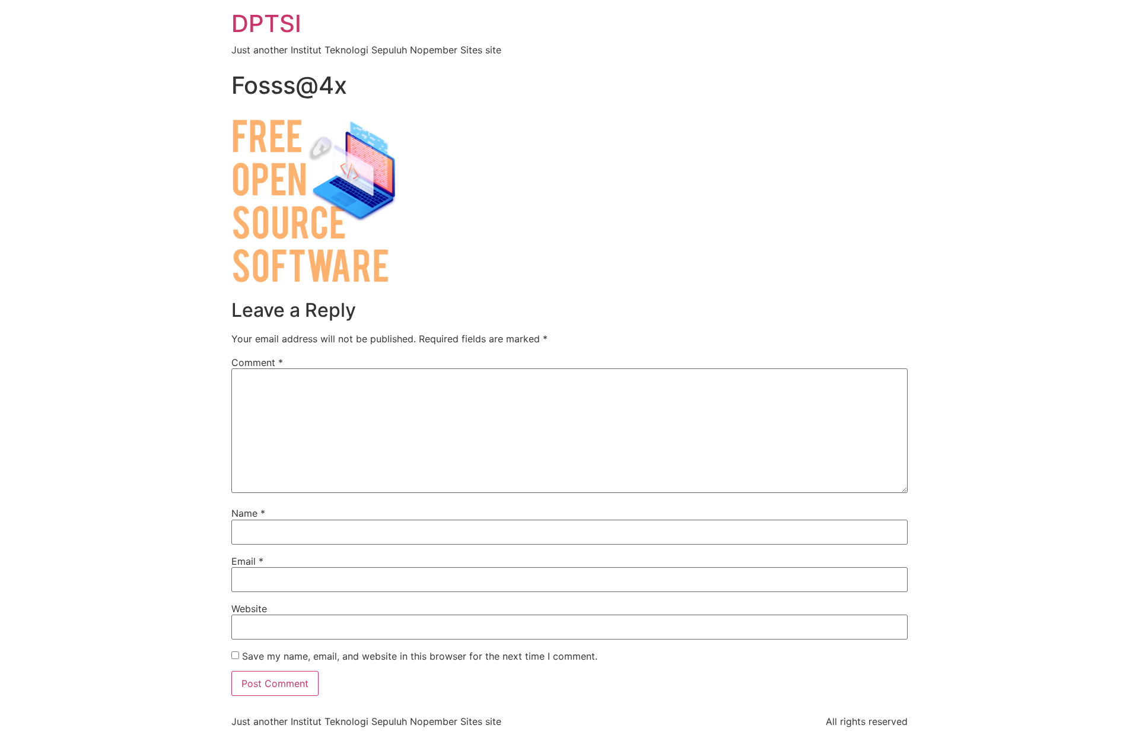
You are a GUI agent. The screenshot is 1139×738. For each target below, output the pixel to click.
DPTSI (266, 23)
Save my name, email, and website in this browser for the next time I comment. (419, 656)
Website (249, 608)
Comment (257, 362)
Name (248, 513)
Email (247, 561)
